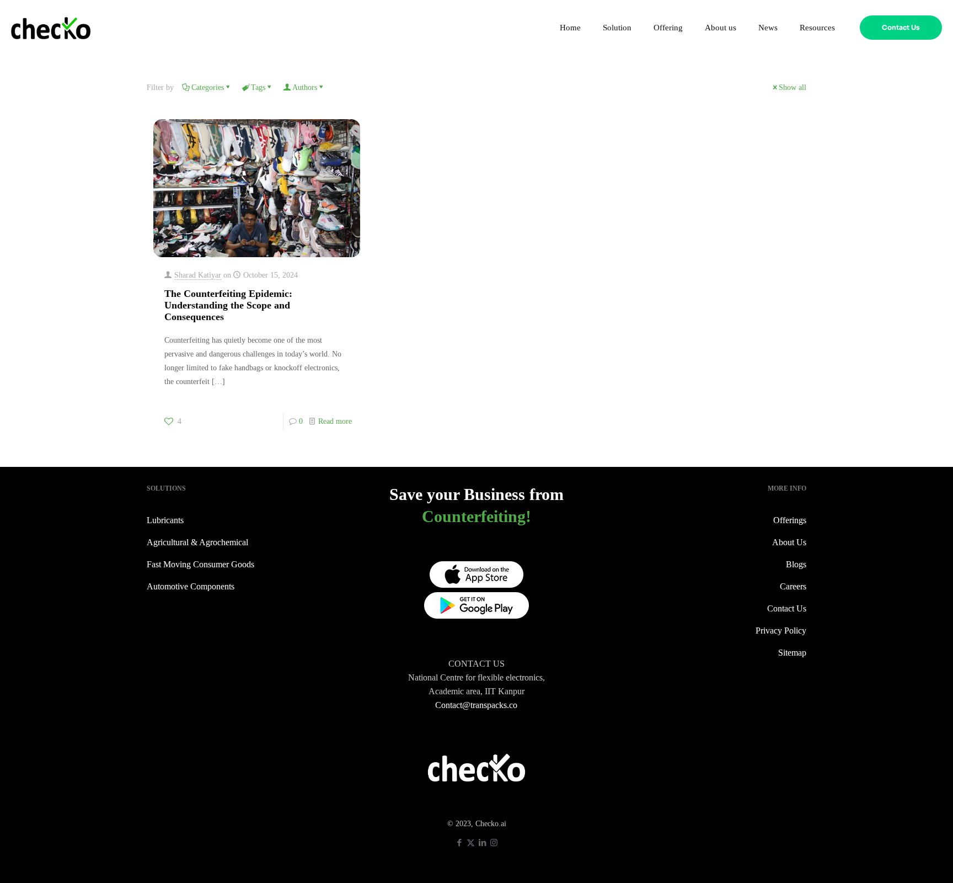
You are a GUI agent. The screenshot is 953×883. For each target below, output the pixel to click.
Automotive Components (190, 586)
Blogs (796, 564)
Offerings (789, 520)
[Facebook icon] (459, 842)
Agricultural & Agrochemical (197, 542)
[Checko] (50, 27)
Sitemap (792, 652)
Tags (258, 87)
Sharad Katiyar (197, 275)
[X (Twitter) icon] (471, 842)
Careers (793, 586)
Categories (207, 87)
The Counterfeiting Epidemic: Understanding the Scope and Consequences (228, 305)
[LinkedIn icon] (482, 842)
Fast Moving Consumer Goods (200, 564)
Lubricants (165, 520)
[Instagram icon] (494, 842)
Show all (792, 87)
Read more (335, 421)
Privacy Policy (781, 630)
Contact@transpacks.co (476, 705)
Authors (304, 87)
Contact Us (901, 27)
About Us (789, 542)
